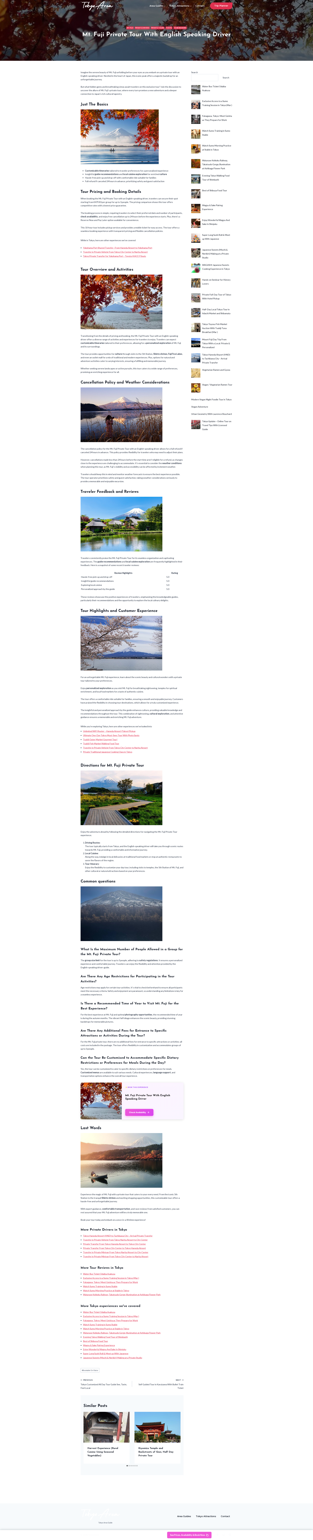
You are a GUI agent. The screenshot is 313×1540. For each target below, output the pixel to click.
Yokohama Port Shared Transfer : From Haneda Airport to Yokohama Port (117, 247)
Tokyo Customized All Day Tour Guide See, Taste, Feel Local (104, 1384)
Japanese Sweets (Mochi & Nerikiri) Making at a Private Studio (112, 1357)
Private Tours (157, 28)
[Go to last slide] (88, 1437)
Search (194, 72)
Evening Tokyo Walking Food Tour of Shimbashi (105, 1337)
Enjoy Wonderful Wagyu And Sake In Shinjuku (104, 1349)
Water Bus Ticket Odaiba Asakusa (99, 1274)
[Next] (176, 1437)
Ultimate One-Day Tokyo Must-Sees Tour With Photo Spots (111, 735)
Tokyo (169, 28)
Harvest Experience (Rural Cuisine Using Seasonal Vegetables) (102, 1452)
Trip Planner (221, 5)
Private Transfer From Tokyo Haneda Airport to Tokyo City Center (114, 1244)
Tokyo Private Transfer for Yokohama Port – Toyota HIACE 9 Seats (114, 256)
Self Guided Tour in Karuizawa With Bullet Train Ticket (161, 1384)
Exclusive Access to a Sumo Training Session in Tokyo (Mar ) (111, 1278)
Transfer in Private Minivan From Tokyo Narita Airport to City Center (115, 1252)
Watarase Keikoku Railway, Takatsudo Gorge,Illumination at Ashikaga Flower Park (122, 1294)
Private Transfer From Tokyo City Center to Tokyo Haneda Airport (114, 1248)
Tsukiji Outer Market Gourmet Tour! (100, 739)
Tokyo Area (149, 42)
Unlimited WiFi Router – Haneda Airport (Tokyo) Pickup (109, 731)
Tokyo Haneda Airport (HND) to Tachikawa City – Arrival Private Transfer (118, 1235)
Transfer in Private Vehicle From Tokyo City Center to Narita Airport (115, 252)
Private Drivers (142, 28)
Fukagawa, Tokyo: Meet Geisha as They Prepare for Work (110, 1282)
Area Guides (184, 1516)
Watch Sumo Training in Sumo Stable (100, 1286)
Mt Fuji (130, 28)
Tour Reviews (180, 28)
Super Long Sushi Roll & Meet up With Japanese (105, 1353)
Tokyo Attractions (206, 1516)
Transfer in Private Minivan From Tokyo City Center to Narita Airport (115, 1256)
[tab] (127, 1465)
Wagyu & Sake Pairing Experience (99, 1345)
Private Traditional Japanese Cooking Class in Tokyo (107, 752)
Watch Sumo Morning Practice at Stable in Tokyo (106, 1290)
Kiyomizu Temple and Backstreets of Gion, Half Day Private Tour (155, 1452)
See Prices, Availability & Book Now (187, 1535)
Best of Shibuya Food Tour (95, 1341)
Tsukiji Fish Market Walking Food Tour (101, 743)
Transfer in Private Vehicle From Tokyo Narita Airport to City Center (115, 1239)
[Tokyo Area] (97, 6)
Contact (200, 6)
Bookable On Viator (90, 1370)
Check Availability (137, 1112)
